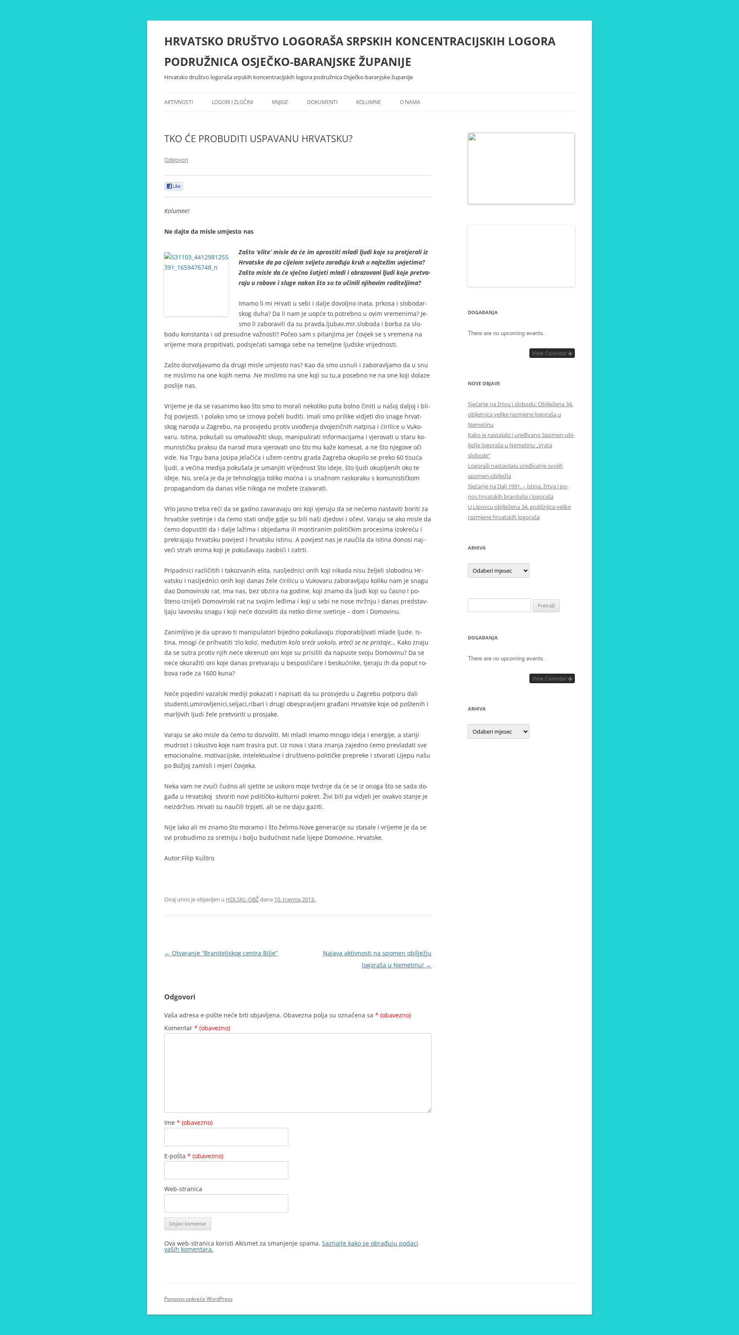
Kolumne (368, 102)
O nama (410, 102)
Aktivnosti (178, 102)
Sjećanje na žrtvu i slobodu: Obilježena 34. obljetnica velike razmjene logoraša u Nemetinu (520, 994)
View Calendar (550, 933)
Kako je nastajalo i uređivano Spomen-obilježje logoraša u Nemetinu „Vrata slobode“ (521, 1025)
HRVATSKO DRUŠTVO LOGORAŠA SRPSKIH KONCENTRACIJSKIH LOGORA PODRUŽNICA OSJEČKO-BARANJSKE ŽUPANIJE (360, 51)
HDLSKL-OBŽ (242, 899)
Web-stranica (183, 1189)
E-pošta (193, 1156)
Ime (188, 1122)
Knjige (280, 102)
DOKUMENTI (322, 102)
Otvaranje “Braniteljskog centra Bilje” (221, 953)
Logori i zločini (232, 102)
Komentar (197, 1028)
